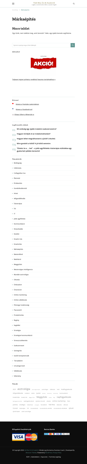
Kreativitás (18, 244)
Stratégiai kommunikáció (23, 335)
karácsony (49, 393)
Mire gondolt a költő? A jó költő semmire (33, 143)
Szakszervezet (19, 346)
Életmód (17, 178)
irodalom (27, 393)
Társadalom (18, 361)
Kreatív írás (18, 239)
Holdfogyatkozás (66, 389)
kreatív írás (24, 397)
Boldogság (18, 163)
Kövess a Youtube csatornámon (27, 104)
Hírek (16, 193)
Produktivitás (19, 315)
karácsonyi (55, 393)
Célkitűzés (17, 168)
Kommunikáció (19, 224)
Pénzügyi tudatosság (21, 305)
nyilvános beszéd (40, 401)
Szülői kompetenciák (21, 356)
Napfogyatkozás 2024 (17, 401)
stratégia (22, 405)
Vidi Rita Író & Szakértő (44, 3)
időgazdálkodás (18, 393)
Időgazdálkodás (19, 198)
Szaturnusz (30, 405)
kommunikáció (64, 393)
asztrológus (45, 389)
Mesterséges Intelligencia (23, 269)
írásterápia (22, 408)
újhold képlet (16, 411)
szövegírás (37, 404)
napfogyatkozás (64, 397)
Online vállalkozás (20, 300)
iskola (32, 393)
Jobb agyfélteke (19, 219)
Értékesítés (18, 183)
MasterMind (18, 254)
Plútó (68, 401)
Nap (54, 397)
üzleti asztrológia (26, 411)
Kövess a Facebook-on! (24, 109)
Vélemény (17, 376)
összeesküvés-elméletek (60, 408)
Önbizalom (18, 285)
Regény (16, 320)
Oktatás (17, 280)
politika (15, 405)
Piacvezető (18, 310)
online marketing (58, 401)
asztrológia (24, 389)
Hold (58, 389)
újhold (71, 408)
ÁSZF (27, 457)
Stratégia (17, 330)
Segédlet (17, 325)
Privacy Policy (57, 453)
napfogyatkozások (29, 401)
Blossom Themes (31, 453)
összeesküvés (34, 408)
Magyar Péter (32, 397)
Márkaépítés (18, 249)
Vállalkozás (18, 371)
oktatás (49, 401)
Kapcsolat (44, 457)
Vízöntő (15, 408)
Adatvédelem (35, 457)
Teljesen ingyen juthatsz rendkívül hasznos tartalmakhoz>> (34, 79)
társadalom (44, 405)
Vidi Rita (52, 405)
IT (14, 214)
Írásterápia (18, 204)
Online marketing (20, 295)
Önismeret (18, 290)
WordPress (48, 453)
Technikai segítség (55, 457)
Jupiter (38, 393)
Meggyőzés (18, 264)
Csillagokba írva (19, 173)
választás (59, 405)
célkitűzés (52, 389)
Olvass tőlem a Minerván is (24, 114)
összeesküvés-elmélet (46, 408)
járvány (43, 393)
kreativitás (16, 397)
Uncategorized (19, 366)
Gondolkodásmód (20, 188)
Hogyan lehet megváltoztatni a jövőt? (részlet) (36, 138)
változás (65, 405)
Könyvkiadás (18, 229)
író (28, 408)
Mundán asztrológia (21, 275)
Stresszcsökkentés (20, 340)
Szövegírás (18, 351)
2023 (14, 389)
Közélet (16, 234)
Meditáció (17, 259)
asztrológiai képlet (36, 389)
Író (15, 209)
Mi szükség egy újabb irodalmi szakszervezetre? (36, 129)
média (50, 397)
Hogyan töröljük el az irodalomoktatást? (33, 134)
